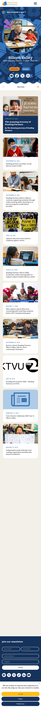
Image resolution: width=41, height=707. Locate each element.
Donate (26, 69)
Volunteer (14, 69)
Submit (20, 667)
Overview (20, 87)
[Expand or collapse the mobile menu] (35, 3)
